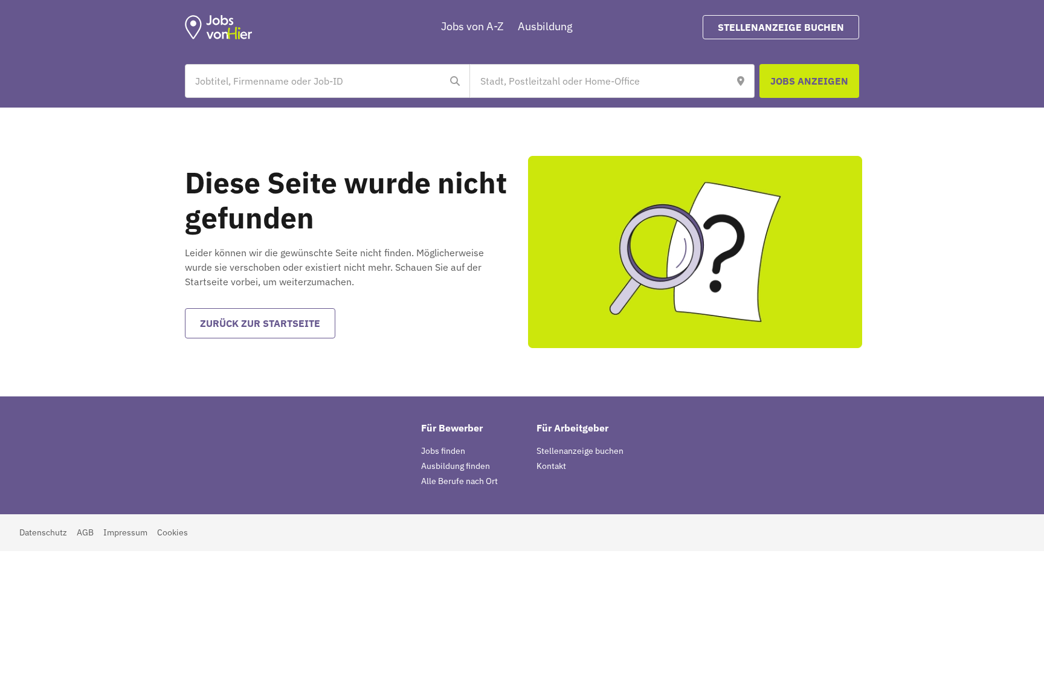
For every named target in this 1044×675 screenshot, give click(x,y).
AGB (85, 532)
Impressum (125, 532)
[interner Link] (219, 27)
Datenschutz (43, 532)
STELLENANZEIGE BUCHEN (781, 27)
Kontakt (551, 465)
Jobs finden (443, 450)
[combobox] (315, 81)
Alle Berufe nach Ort (459, 481)
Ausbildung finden (455, 465)
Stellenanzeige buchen (580, 450)
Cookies (172, 532)
